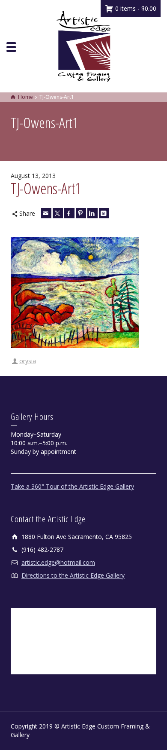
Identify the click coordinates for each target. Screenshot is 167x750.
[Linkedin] (92, 213)
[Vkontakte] (104, 213)
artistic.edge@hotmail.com (58, 562)
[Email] (46, 213)
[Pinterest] (81, 213)
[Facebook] (69, 213)
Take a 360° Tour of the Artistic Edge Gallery (72, 486)
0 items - (134, 8)
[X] (58, 213)
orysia (27, 361)
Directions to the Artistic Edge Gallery (73, 575)
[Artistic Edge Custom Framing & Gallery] (83, 45)
